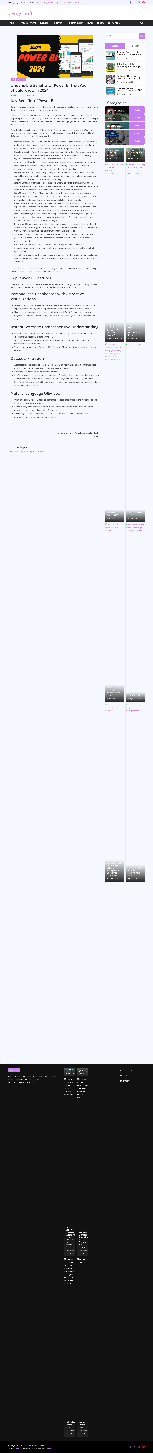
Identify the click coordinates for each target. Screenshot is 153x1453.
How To (89, 23)
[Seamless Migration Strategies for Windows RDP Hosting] (135, 252)
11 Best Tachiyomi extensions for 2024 (113, 691)
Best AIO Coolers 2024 (135, 513)
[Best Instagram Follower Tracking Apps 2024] (135, 792)
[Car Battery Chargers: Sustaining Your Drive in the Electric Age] (114, 252)
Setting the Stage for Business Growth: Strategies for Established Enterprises (114, 869)
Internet (58, 23)
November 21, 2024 (126, 82)
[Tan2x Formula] (135, 612)
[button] (16, 23)
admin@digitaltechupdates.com (21, 1082)
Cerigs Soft (20, 13)
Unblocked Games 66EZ (112, 513)
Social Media (114, 23)
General (110, 141)
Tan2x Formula (134, 695)
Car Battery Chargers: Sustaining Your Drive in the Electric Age (60, 2)
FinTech (110, 133)
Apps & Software (28, 23)
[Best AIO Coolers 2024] (135, 432)
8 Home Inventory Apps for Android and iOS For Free (78, 435)
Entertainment (76, 23)
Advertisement (126, 1071)
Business (44, 23)
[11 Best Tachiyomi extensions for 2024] (114, 612)
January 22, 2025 (125, 70)
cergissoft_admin (31, 95)
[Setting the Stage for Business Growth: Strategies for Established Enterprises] (114, 792)
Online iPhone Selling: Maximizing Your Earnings (128, 65)
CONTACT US (125, 1081)
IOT (13, 80)
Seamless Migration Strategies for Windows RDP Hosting (129, 89)
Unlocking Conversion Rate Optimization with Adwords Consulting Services (128, 53)
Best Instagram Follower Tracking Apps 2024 (134, 872)
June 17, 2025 (124, 58)
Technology (21, 80)
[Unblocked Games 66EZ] (114, 432)
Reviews (100, 23)
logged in (24, 451)
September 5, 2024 (126, 94)
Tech (12, 23)
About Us (124, 1076)
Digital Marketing (115, 126)
